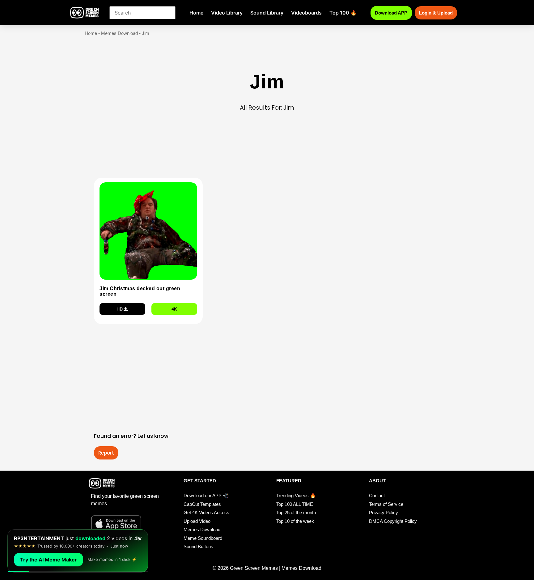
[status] (77, 551)
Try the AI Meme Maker (48, 560)
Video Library (227, 13)
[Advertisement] (268, 154)
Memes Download (119, 33)
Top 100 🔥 (343, 13)
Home (196, 13)
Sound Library (266, 13)
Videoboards (306, 13)
